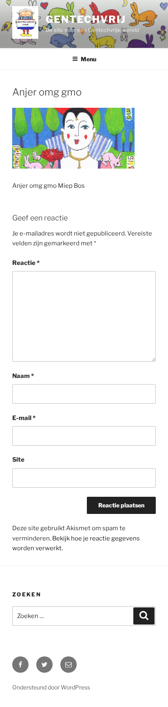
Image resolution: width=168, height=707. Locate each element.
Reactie (26, 263)
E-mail (23, 418)
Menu (88, 59)
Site (18, 459)
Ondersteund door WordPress (51, 687)
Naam (23, 376)
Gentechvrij (86, 19)
